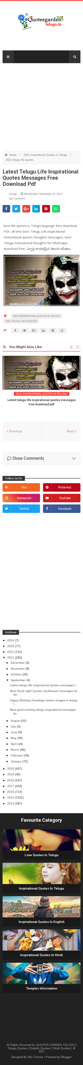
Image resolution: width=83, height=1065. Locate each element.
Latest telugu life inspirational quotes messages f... (44, 685)
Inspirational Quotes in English (41, 922)
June (14, 732)
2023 (11, 646)
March (15, 749)
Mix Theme (36, 1057)
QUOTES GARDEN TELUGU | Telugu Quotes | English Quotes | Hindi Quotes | (42, 1046)
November (18, 668)
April (14, 744)
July (14, 726)
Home (13, 155)
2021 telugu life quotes (20, 159)
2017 (11, 786)
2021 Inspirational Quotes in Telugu (46, 155)
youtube (65, 498)
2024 (11, 640)
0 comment (18, 198)
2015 (11, 797)
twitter (24, 509)
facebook (65, 509)
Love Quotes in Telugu (42, 855)
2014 (11, 803)
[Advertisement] (41, 104)
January (16, 761)
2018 (11, 780)
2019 (11, 774)
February (17, 755)
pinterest (64, 487)
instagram (24, 498)
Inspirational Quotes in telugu (41, 888)
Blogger (66, 1057)
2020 (11, 768)
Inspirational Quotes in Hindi (41, 955)
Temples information (41, 988)
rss (24, 487)
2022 (11, 652)
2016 (11, 791)
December (18, 662)
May (14, 738)
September (18, 680)
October (16, 674)
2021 (11, 657)
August (16, 720)
